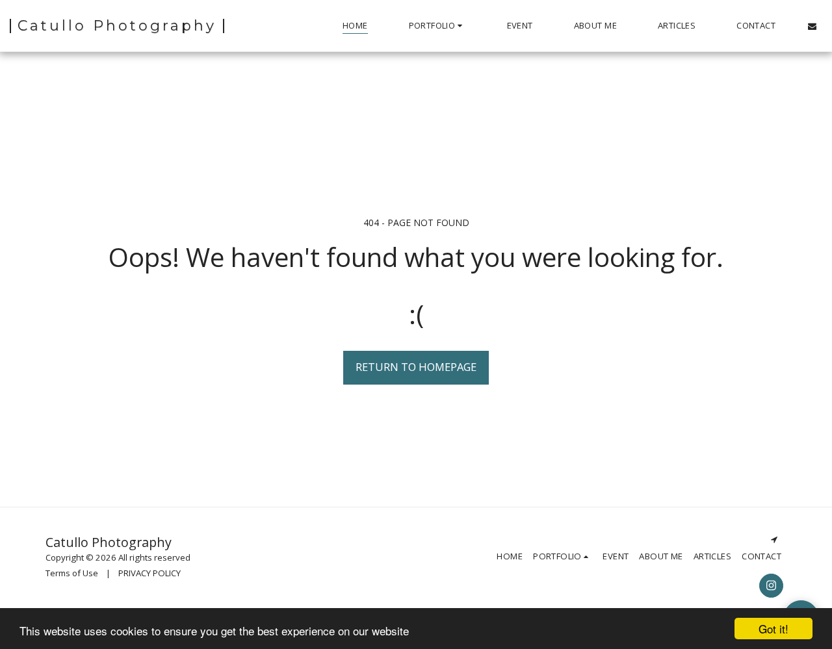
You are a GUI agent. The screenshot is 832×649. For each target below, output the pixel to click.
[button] (437, 26)
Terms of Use (72, 573)
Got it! (773, 628)
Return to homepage (416, 366)
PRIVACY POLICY (149, 573)
